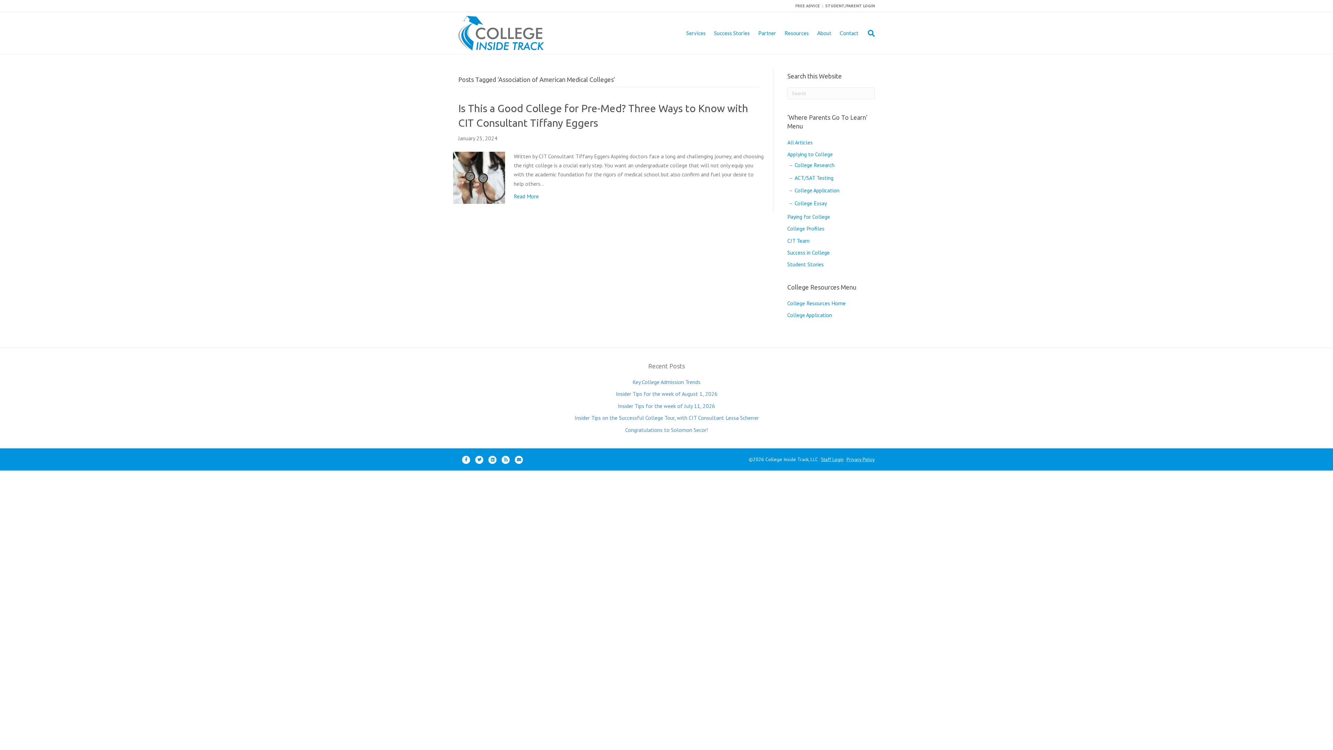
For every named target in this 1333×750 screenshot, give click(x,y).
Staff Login (832, 459)
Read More (526, 196)
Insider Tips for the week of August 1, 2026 (667, 393)
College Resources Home (816, 303)
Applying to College (810, 154)
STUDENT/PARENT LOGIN (850, 5)
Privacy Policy (861, 459)
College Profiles (805, 228)
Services (696, 33)
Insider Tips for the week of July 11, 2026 (666, 405)
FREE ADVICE (807, 5)
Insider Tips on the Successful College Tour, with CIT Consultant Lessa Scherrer (667, 417)
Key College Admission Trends (666, 381)
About (824, 33)
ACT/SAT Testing (814, 177)
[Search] (869, 33)
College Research (815, 164)
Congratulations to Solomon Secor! (666, 429)
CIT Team (798, 240)
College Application (817, 190)
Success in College (808, 252)
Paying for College (808, 216)
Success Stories (732, 33)
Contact (849, 33)
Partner (767, 33)
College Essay (811, 203)
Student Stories (805, 264)
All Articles (800, 142)
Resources (797, 33)
